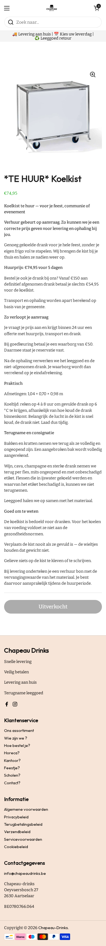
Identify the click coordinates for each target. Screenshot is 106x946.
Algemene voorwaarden (26, 809)
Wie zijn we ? (15, 738)
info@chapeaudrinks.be (25, 873)
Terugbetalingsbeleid (23, 824)
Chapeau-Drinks (53, 927)
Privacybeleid (16, 816)
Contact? (12, 782)
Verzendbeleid (17, 831)
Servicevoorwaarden (23, 839)
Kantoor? (12, 760)
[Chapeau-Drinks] (51, 8)
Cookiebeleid (16, 846)
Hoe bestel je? (17, 745)
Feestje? (12, 767)
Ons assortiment (19, 730)
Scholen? (12, 775)
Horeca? (12, 752)
